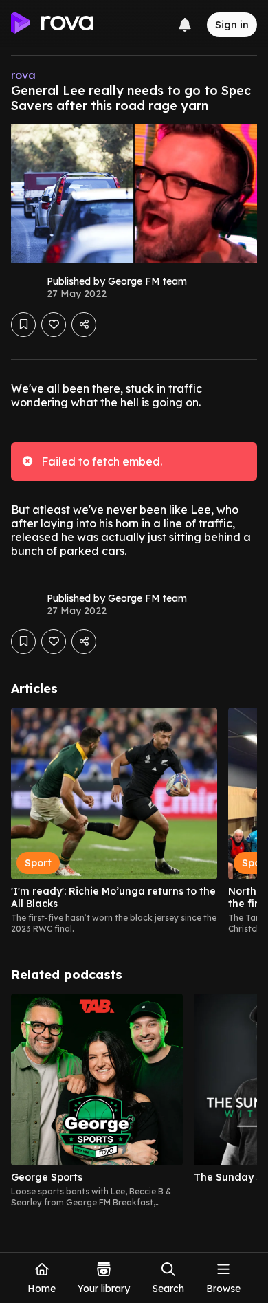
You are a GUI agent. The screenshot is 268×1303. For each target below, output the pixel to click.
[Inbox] (184, 24)
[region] (134, 821)
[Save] (23, 324)
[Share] (83, 324)
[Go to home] (52, 25)
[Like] (53, 324)
